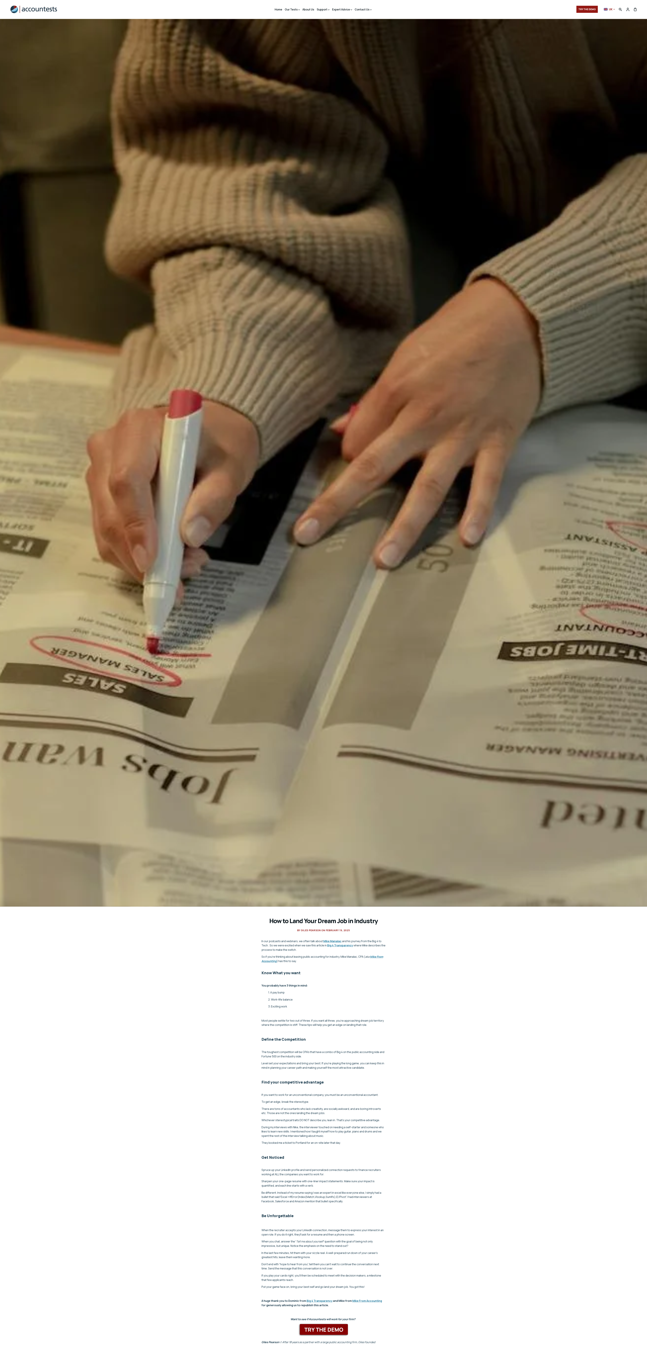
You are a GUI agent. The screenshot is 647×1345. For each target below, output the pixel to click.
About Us (308, 9)
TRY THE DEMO (587, 9)
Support (322, 9)
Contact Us (362, 9)
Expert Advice (341, 9)
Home (278, 9)
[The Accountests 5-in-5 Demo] (323, 1329)
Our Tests (291, 9)
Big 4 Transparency (340, 945)
